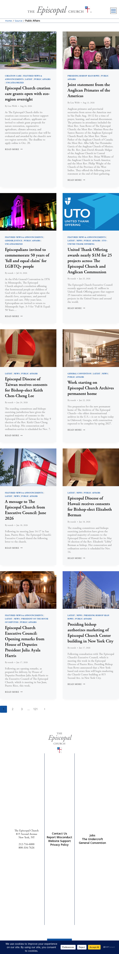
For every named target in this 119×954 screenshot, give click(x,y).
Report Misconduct (59, 837)
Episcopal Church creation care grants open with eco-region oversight (27, 93)
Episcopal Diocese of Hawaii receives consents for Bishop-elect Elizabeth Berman (90, 506)
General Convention (79, 373)
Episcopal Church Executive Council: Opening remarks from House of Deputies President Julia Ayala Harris (24, 642)
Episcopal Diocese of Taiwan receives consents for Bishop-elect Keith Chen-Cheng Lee (26, 387)
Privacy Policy (59, 844)
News (79, 240)
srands (10, 273)
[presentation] (28, 50)
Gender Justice (13, 240)
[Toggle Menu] (113, 11)
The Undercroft (92, 839)
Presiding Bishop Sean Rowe (83, 76)
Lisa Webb (12, 106)
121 (35, 709)
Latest (28, 79)
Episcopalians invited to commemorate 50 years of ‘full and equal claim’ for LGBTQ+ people (27, 258)
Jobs (92, 835)
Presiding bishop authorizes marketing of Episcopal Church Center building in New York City (90, 633)
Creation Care (13, 76)
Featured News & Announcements (24, 237)
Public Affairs (42, 79)
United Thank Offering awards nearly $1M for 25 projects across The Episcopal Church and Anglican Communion (90, 261)
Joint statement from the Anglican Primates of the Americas (89, 90)
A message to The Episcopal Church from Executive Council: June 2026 (25, 510)
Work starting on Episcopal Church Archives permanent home (91, 388)
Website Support (59, 841)
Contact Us (59, 833)
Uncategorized (15, 82)
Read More (13, 149)
